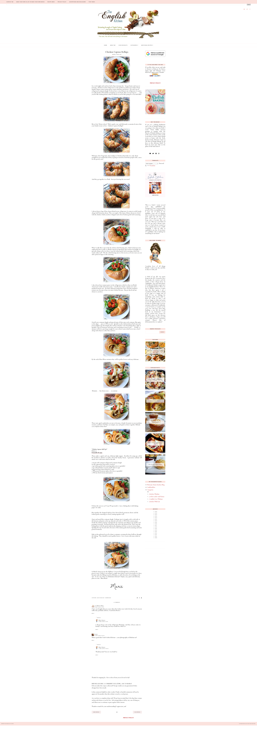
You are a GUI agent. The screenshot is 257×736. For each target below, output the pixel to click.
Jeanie (96, 634)
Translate (152, 165)
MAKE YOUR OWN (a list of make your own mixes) (30, 1)
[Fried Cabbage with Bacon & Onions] (155, 389)
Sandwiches (108, 597)
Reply (93, 613)
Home (105, 45)
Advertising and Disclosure (77, 1)
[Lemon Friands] (155, 431)
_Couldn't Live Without (156, 499)
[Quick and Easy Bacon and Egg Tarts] (155, 453)
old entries (137, 712)
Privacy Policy (62, 1)
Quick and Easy (100, 597)
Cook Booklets (123, 45)
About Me (113, 45)
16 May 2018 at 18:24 (99, 635)
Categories (134, 45)
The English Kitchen (9, 723)
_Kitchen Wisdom (154, 494)
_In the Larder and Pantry (156, 496)
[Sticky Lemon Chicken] (155, 410)
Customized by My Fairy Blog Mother (247, 723)
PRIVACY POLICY (155, 83)
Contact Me (9, 1)
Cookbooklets (151, 487)
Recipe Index (51, 1)
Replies (99, 617)
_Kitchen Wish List (154, 501)
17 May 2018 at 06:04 (103, 648)
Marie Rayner (102, 620)
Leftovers (94, 597)
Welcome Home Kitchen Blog (156, 485)
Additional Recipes (146, 45)
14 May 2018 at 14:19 (103, 621)
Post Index (92, 1)
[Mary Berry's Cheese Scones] (155, 474)
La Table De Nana (99, 605)
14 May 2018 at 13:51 (99, 607)
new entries (96, 712)
